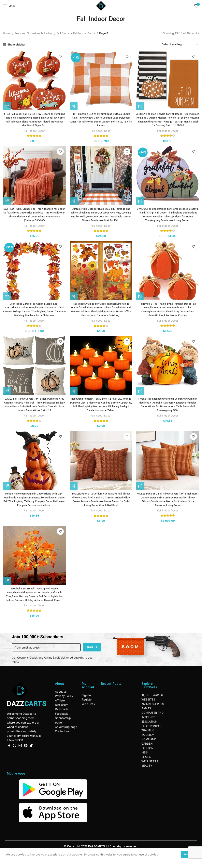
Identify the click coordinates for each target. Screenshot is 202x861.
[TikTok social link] (31, 745)
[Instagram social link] (20, 745)
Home (7, 33)
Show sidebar (16, 44)
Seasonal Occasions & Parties (33, 33)
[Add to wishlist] (60, 56)
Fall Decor (63, 33)
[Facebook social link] (9, 745)
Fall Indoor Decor (84, 33)
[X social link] (14, 745)
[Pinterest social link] (26, 745)
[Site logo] (101, 5)
